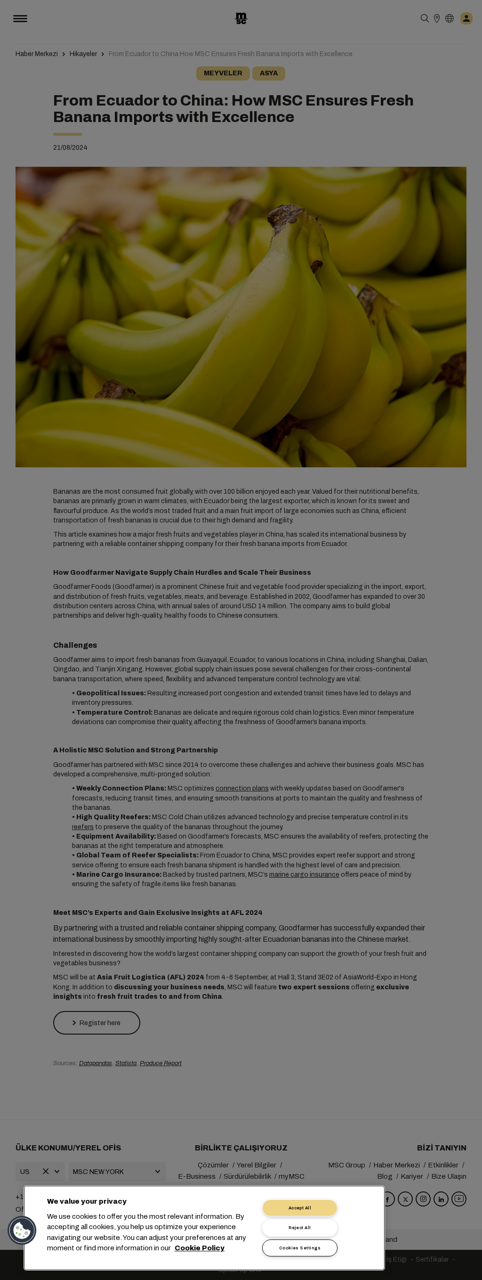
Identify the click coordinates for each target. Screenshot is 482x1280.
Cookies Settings (300, 1248)
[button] (22, 1230)
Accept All (300, 1208)
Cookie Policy (200, 1248)
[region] (204, 1228)
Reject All (300, 1227)
